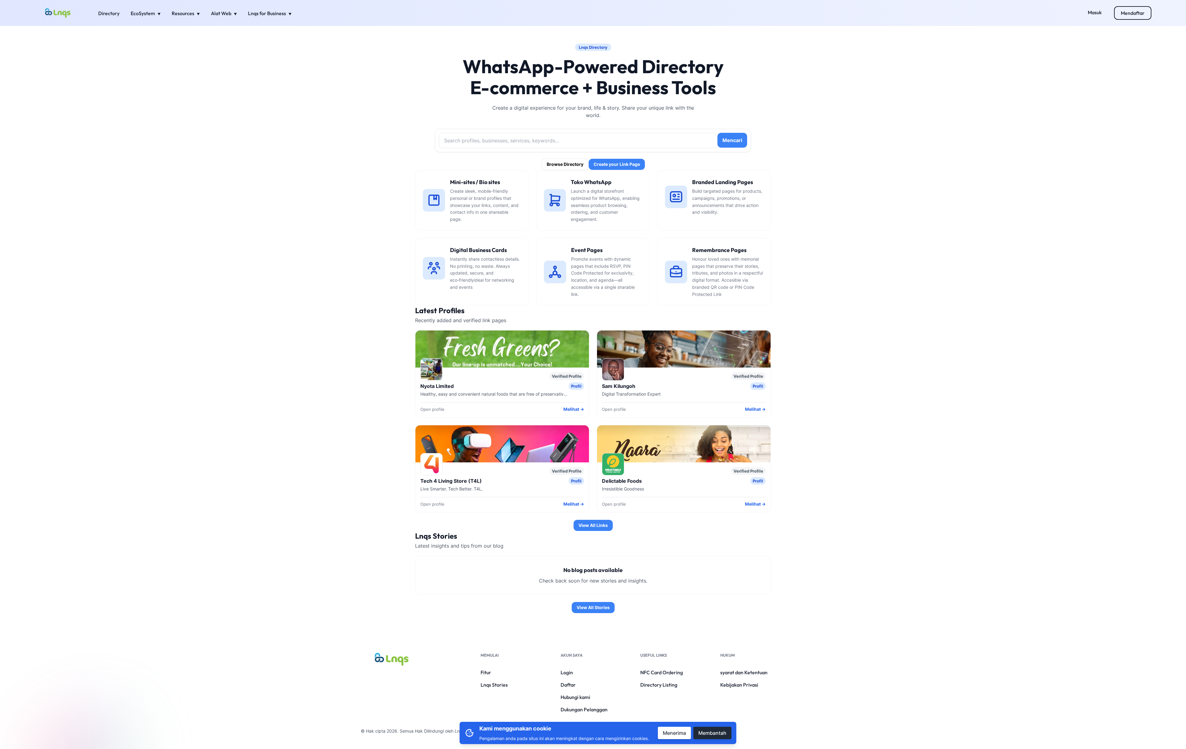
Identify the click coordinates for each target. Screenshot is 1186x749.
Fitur (486, 672)
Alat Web (221, 13)
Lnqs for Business (267, 13)
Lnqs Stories (494, 685)
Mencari (732, 140)
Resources (183, 13)
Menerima (674, 733)
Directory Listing (658, 685)
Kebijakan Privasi (739, 685)
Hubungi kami (575, 697)
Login (567, 672)
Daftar (568, 685)
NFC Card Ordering (661, 672)
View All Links (593, 525)
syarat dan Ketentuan (744, 672)
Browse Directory (565, 164)
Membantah (712, 733)
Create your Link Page (617, 164)
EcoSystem (143, 13)
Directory (109, 13)
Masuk (1095, 12)
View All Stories (593, 607)
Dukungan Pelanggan (584, 709)
